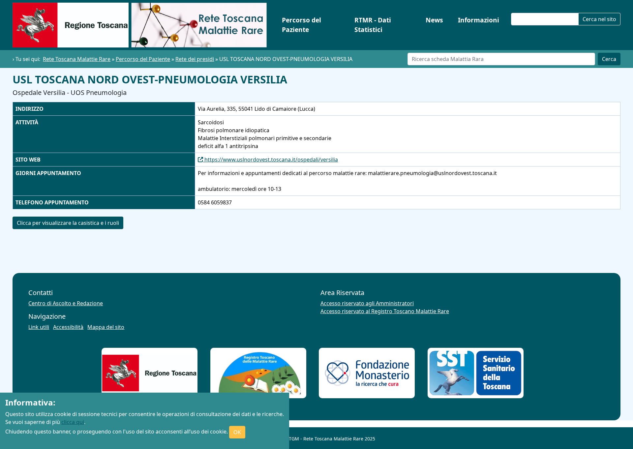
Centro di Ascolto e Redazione (65, 303)
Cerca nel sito (599, 19)
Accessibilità (68, 327)
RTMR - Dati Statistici (372, 24)
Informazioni (478, 19)
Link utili (38, 327)
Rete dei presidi (194, 59)
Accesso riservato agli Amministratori (367, 303)
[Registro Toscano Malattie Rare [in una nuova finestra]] (258, 373)
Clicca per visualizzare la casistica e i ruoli (68, 222)
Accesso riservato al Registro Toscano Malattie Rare (384, 311)
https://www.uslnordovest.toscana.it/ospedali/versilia (270, 159)
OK (237, 432)
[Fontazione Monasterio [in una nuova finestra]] (366, 373)
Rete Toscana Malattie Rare (76, 59)
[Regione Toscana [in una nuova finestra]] (149, 373)
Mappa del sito (105, 327)
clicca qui (72, 422)
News (434, 19)
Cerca (609, 59)
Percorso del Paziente (301, 24)
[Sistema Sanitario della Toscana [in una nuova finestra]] (475, 373)
